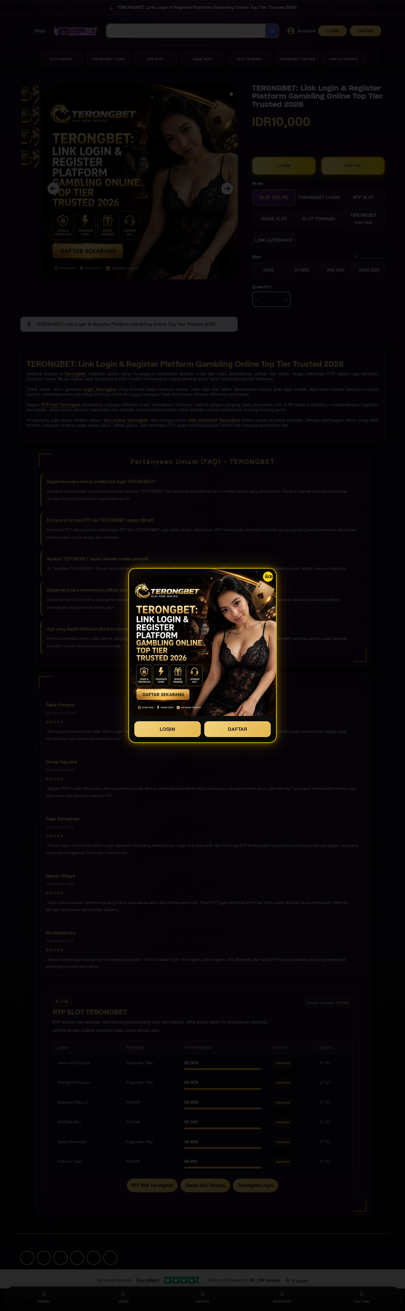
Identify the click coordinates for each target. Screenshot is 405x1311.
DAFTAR (237, 729)
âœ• (269, 576)
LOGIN (167, 729)
